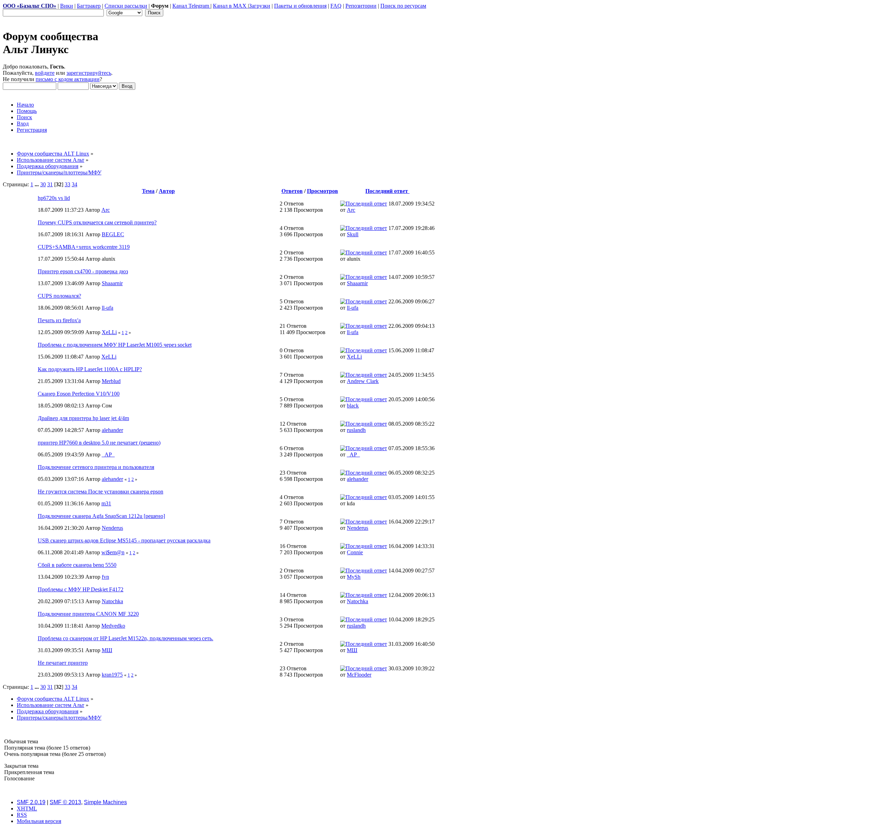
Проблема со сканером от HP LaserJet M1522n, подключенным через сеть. (125, 638)
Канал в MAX (230, 6)
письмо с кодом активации (68, 79)
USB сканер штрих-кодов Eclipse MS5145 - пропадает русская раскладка (124, 540)
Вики (66, 6)
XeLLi (109, 332)
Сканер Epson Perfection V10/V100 (79, 394)
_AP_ (108, 454)
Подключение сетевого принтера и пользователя (96, 467)
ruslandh (356, 430)
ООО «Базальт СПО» (29, 6)
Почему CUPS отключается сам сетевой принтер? (97, 222)
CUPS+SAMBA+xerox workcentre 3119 (84, 247)
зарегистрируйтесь (88, 73)
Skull (352, 234)
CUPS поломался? (59, 296)
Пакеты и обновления (300, 6)
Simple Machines (105, 802)
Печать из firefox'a (59, 320)
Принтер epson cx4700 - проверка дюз (83, 271)
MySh (353, 577)
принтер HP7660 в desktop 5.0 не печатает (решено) (99, 443)
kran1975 (112, 675)
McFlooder (359, 675)
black (353, 406)
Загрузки (259, 6)
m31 (106, 503)
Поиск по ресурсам (403, 6)
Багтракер (89, 6)
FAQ (336, 6)
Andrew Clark (363, 381)
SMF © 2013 (65, 802)
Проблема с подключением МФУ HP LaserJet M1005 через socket (115, 345)
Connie (355, 552)
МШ (107, 650)
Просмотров (322, 191)
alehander (112, 430)
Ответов (292, 191)
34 (74, 184)
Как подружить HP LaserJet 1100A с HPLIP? (90, 369)
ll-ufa (107, 308)
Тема (148, 191)
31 (50, 184)
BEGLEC (113, 234)
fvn (105, 577)
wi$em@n (112, 552)
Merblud (111, 381)
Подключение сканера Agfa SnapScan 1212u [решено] (101, 516)
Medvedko (113, 626)
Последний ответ (387, 191)
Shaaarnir (112, 283)
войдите (45, 73)
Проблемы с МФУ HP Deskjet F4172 (80, 589)
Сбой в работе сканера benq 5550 (77, 565)
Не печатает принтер (63, 663)
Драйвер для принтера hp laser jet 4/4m (83, 418)
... (37, 184)
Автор (167, 191)
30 (43, 184)
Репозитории (361, 6)
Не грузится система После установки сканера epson (100, 492)
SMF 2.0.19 (31, 802)
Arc (105, 210)
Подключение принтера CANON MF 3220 (88, 614)
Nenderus (112, 528)
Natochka (112, 601)
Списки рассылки (126, 6)
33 (67, 184)
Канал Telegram (191, 6)
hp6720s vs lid (54, 198)
